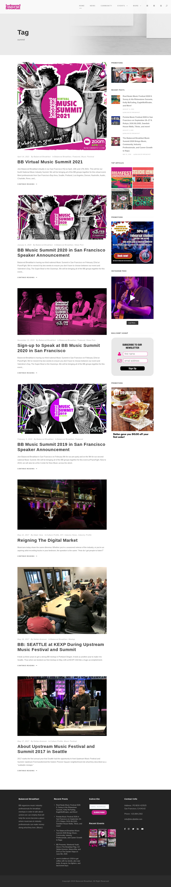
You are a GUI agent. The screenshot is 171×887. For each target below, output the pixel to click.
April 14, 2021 (23, 157)
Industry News (71, 535)
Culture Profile (53, 535)
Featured (76, 157)
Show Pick (79, 245)
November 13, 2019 (25, 340)
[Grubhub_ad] (132, 413)
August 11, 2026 (128, 109)
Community (106, 6)
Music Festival (87, 157)
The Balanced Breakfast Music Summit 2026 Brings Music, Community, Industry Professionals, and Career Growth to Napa (138, 144)
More (136, 6)
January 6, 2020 (24, 245)
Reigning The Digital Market (47, 540)
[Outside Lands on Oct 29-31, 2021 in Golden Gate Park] (143, 177)
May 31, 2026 (127, 154)
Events (121, 6)
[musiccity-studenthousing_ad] (132, 75)
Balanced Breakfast (42, 157)
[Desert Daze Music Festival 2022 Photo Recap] (121, 199)
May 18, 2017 (23, 639)
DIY (61, 535)
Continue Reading (25, 184)
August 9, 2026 (128, 130)
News (92, 6)
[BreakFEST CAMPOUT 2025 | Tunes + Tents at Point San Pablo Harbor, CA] (121, 177)
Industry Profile (85, 535)
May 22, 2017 (23, 535)
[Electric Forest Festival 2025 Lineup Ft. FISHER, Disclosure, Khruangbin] (143, 199)
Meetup (72, 639)
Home (82, 6)
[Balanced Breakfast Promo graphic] (132, 242)
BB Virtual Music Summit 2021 (50, 161)
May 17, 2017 (23, 741)
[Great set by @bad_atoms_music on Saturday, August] (132, 298)
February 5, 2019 (24, 439)
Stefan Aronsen (40, 639)
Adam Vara (38, 535)
